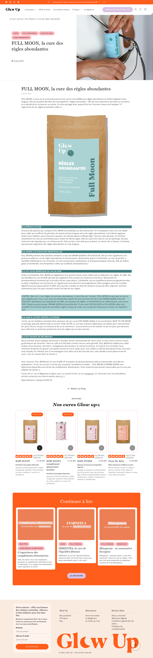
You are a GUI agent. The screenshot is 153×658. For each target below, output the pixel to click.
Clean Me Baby (116, 460)
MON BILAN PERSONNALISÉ (117, 10)
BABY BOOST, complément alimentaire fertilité (53, 465)
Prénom (19, 628)
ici (62, 376)
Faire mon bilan (93, 615)
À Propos (76, 10)
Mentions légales (119, 618)
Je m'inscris (32, 647)
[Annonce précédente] (48, 2)
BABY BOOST (23, 460)
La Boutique (29, 10)
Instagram (89, 373)
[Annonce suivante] (104, 2)
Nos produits (65, 615)
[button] (30, 9)
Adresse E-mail (23, 636)
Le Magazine (91, 618)
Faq (61, 621)
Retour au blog (78, 388)
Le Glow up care (93, 621)
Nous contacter (119, 615)
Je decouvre (76, 576)
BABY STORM (84, 460)
